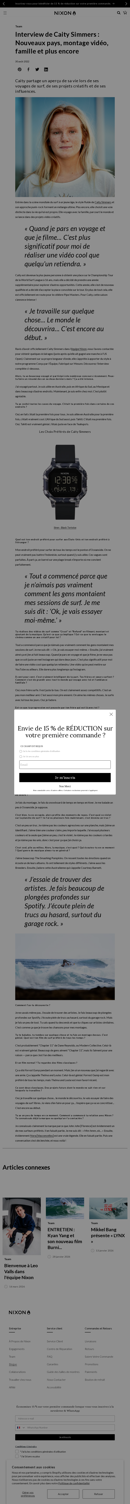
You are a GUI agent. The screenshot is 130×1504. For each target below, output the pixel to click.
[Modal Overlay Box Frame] (65, 752)
